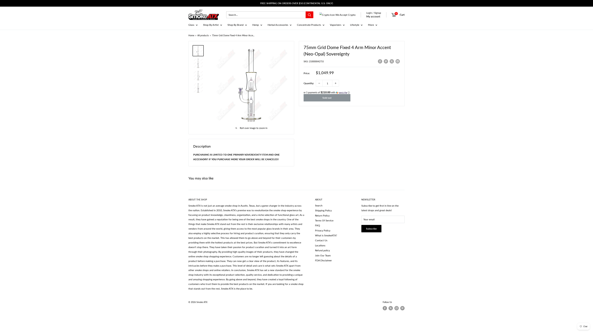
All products (203, 35)
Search (318, 205)
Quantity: (309, 83)
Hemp (255, 24)
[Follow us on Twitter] (391, 308)
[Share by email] (397, 61)
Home (191, 35)
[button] (352, 92)
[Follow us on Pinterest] (402, 308)
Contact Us (321, 240)
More (371, 24)
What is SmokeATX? (326, 235)
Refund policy (322, 250)
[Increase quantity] (335, 83)
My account (373, 16)
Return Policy (322, 215)
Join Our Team (323, 255)
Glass (191, 24)
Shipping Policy (323, 210)
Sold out (327, 97)
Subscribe (371, 228)
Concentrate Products (309, 24)
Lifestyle (354, 24)
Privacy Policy (322, 230)
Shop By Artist (211, 24)
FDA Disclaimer (323, 260)
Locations (320, 245)
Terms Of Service (324, 220)
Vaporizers (335, 24)
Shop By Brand (235, 24)
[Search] (309, 14)
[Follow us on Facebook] (385, 308)
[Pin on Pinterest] (386, 61)
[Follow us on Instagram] (396, 308)
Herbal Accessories (278, 24)
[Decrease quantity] (319, 83)
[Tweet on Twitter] (392, 61)
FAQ (317, 225)
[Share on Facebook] (380, 61)
